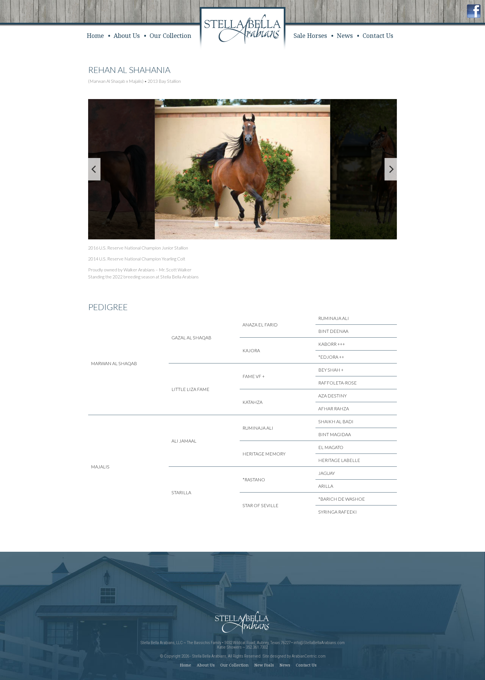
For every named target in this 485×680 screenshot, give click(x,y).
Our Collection (170, 35)
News (345, 35)
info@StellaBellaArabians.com (319, 642)
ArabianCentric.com (309, 656)
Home (95, 35)
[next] (391, 169)
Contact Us (378, 35)
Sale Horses (310, 35)
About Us (127, 35)
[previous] (94, 169)
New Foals (264, 665)
